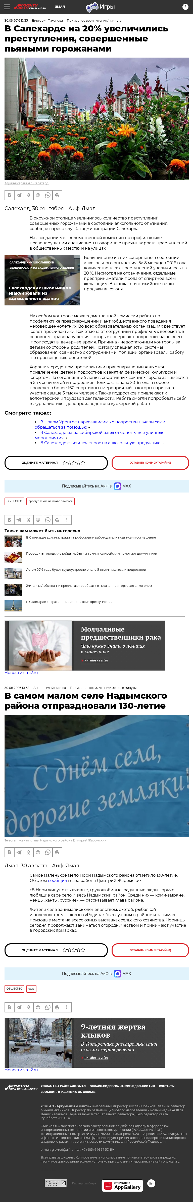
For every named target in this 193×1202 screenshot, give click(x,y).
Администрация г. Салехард (27, 183)
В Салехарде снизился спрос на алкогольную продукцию (100, 442)
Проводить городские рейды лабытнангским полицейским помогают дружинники (91, 553)
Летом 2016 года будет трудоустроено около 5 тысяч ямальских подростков (86, 569)
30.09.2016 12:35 (16, 20)
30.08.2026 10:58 (17, 688)
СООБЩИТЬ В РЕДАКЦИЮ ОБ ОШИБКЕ (68, 1092)
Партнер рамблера (84, 1183)
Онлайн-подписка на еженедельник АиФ (122, 1086)
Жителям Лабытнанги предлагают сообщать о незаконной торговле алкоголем (89, 586)
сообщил (58, 880)
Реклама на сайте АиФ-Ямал (63, 1086)
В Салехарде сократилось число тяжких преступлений (69, 602)
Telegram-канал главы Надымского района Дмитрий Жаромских (55, 840)
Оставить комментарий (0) (150, 462)
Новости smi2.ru (21, 672)
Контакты (166, 1086)
